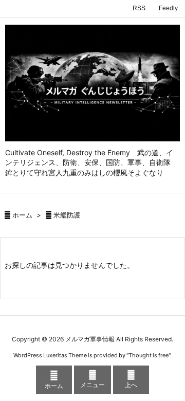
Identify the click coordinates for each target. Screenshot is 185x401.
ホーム (22, 215)
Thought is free (148, 355)
